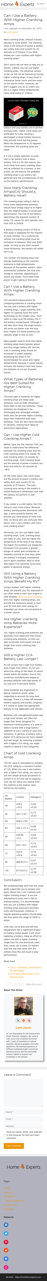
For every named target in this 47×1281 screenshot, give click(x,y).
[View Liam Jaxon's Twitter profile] (18, 1020)
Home (7, 1188)
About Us (8, 1192)
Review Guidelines (15, 1201)
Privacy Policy (11, 1205)
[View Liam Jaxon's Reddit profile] (23, 1020)
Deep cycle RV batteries (30, 597)
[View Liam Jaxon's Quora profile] (29, 1020)
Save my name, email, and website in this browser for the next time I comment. (24, 1135)
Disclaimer (9, 1209)
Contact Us (9, 1196)
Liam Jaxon (23, 1027)
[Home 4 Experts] (17, 3)
